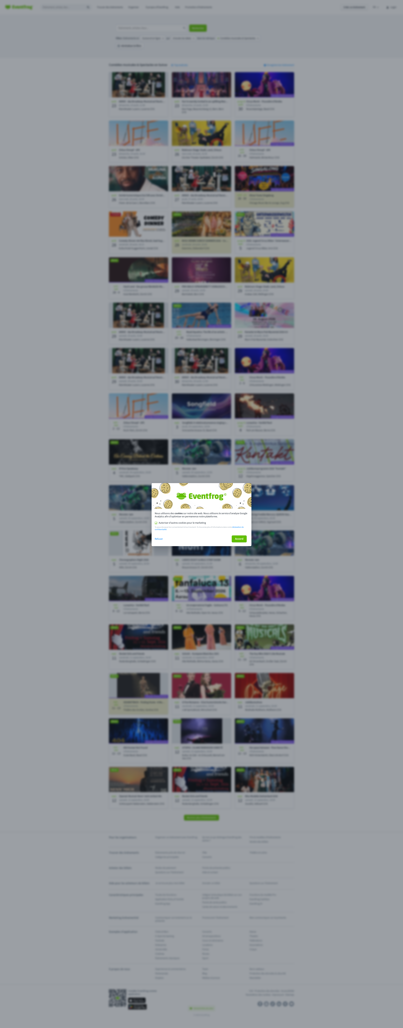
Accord (239, 539)
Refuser (159, 538)
